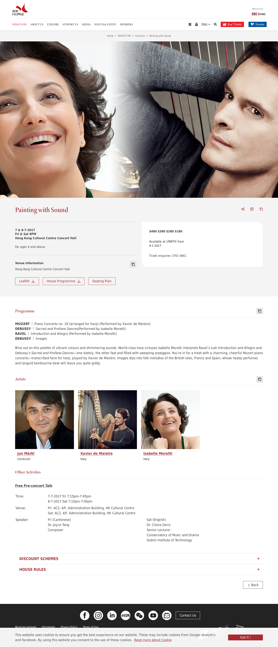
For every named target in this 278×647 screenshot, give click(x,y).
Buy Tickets (235, 24)
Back (254, 585)
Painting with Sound (160, 36)
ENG (205, 24)
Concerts (140, 36)
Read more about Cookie (153, 640)
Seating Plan (101, 281)
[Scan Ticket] (189, 24)
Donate (259, 24)
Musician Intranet (25, 627)
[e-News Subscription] (196, 24)
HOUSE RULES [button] (32, 569)
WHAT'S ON (124, 36)
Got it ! (245, 637)
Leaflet (25, 281)
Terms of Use (91, 627)
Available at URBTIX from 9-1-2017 (166, 243)
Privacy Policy (69, 627)
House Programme (62, 281)
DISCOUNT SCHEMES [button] (38, 559)
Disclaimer (48, 627)
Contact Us (188, 615)
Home (110, 36)
